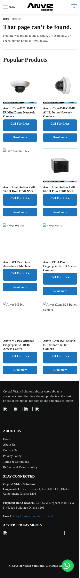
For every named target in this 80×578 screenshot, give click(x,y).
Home (6, 18)
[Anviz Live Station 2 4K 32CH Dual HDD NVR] (20, 165)
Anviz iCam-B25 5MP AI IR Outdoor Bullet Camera (60, 344)
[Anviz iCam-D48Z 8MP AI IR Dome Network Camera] (60, 87)
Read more (20, 137)
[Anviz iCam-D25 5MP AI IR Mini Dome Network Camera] (20, 87)
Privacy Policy (12, 456)
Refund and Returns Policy (20, 467)
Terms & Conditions (16, 461)
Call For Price (20, 123)
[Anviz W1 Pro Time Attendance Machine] (20, 240)
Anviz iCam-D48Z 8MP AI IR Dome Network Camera (59, 112)
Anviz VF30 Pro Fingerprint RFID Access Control (60, 266)
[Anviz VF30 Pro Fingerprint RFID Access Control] (60, 240)
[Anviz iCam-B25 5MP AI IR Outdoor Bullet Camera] (60, 319)
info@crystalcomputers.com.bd (33, 516)
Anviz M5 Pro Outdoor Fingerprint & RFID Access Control (18, 344)
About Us (9, 444)
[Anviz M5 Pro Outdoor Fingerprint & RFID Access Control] (20, 319)
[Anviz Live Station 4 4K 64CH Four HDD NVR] (60, 165)
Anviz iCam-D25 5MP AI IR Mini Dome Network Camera (20, 112)
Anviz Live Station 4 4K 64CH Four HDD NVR (59, 189)
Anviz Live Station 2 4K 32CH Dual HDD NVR (19, 189)
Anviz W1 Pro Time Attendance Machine (17, 264)
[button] (68, 565)
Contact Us (10, 450)
